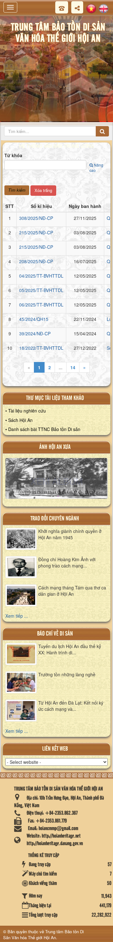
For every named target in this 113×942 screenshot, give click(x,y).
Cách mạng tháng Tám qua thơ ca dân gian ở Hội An (72, 590)
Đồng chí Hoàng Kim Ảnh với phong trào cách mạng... (66, 562)
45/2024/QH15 (33, 319)
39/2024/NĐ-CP (35, 333)
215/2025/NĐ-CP (36, 232)
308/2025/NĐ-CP (36, 218)
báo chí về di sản (55, 633)
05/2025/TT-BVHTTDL (41, 290)
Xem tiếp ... (16, 616)
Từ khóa (13, 155)
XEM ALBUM (56, 481)
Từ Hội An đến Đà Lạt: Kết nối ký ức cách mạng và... (70, 706)
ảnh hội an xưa (55, 447)
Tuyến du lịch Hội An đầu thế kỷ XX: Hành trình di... (69, 649)
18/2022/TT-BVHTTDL (41, 348)
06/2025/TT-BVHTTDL (41, 304)
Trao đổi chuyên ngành (54, 518)
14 (72, 367)
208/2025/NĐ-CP (36, 261)
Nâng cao (96, 167)
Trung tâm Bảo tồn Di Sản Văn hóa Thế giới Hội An (43, 934)
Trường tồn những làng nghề (66, 674)
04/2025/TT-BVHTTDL (41, 276)
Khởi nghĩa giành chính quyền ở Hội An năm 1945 (69, 534)
